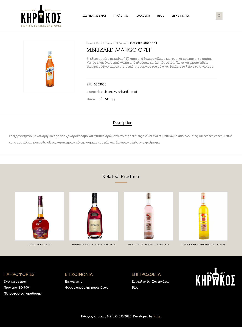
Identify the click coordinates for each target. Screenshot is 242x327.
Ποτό (99, 43)
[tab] (122, 123)
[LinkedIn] (113, 99)
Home (89, 43)
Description (122, 123)
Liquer (109, 43)
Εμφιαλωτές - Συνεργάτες (150, 281)
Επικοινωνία (73, 281)
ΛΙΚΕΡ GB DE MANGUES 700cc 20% (203, 244)
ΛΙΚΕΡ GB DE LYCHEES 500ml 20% (148, 244)
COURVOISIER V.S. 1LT (39, 244)
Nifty (157, 316)
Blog (135, 287)
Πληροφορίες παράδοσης (22, 293)
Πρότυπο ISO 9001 (17, 287)
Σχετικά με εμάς (15, 281)
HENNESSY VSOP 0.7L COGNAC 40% (94, 244)
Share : (91, 99)
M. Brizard (121, 43)
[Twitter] (106, 99)
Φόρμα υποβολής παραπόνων (86, 287)
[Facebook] (101, 99)
